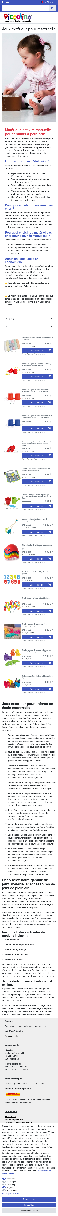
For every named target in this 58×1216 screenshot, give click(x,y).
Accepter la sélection (29, 1210)
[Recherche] (52, 8)
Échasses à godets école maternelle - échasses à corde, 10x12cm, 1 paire (36, 390)
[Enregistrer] (7, 2)
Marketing (11, 1184)
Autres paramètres (10, 1193)
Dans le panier (36, 350)
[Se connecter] (3, 2)
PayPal (10, 1187)
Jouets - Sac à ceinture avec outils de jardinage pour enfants (36, 469)
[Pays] (42, 2)
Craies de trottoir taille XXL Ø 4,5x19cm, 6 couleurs (37, 338)
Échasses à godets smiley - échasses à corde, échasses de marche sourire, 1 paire (36, 443)
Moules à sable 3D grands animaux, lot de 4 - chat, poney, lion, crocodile (36, 651)
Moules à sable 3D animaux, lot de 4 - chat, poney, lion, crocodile (36, 625)
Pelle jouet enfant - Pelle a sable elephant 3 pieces (37, 677)
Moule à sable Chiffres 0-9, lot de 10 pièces (35, 573)
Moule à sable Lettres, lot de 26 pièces (36, 598)
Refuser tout (29, 1204)
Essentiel (11, 1178)
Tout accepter (29, 1199)
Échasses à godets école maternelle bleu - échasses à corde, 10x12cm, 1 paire (37, 416)
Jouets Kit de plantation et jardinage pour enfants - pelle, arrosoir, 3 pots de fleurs (36, 496)
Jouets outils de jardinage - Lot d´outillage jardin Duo (34, 520)
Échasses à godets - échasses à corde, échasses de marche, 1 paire (36, 364)
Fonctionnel (12, 1190)
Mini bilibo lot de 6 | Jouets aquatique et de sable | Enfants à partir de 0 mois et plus (37, 546)
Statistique (11, 1181)
